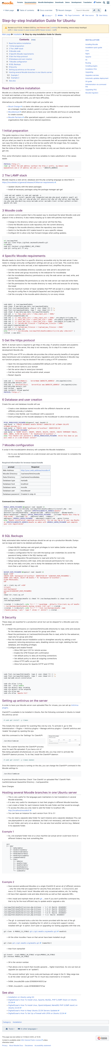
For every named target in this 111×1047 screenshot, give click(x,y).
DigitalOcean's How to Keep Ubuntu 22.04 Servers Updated (32, 1010)
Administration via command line (95, 85)
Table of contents (27, 10)
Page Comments (74, 15)
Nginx (87, 54)
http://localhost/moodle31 (18, 810)
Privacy (4, 1045)
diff (9, 30)
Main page (9, 10)
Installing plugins (91, 66)
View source (89, 15)
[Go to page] (94, 10)
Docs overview (46, 10)
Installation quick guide (93, 47)
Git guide (88, 81)
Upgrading (89, 72)
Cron (87, 50)
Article (60, 15)
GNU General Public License (31, 1040)
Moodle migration (91, 93)
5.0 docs (47, 15)
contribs (54, 27)
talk (48, 27)
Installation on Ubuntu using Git (21, 997)
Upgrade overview (92, 75)
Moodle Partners (15, 117)
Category (7, 1022)
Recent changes (64, 10)
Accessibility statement (43, 1045)
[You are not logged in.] (106, 10)
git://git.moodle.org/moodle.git (43, 931)
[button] (108, 3)
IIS (86, 60)
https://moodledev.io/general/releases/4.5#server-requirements (28, 182)
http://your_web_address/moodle (34, 470)
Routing (88, 63)
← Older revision (17, 30)
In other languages (28, 1029)
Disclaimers (29, 1045)
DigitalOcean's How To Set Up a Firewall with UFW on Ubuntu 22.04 (36, 1013)
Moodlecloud (13, 112)
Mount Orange (14, 106)
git (41, 899)
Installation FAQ (91, 69)
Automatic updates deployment (96, 78)
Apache (88, 57)
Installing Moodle (91, 44)
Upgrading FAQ (91, 90)
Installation (17, 34)
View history (103, 15)
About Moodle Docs (16, 1045)
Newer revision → (46, 30)
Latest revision (30, 30)
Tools (11, 1029)
